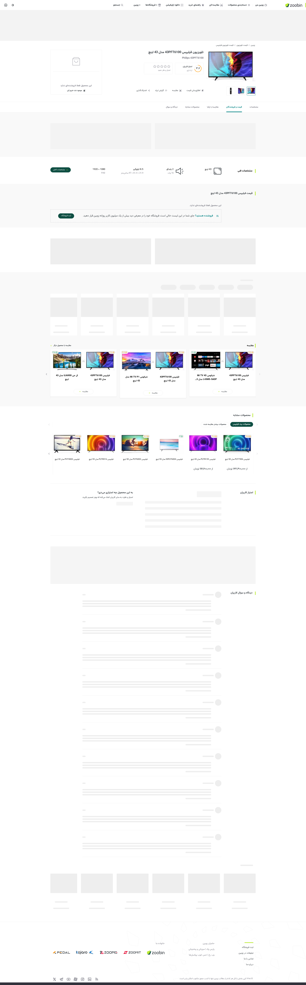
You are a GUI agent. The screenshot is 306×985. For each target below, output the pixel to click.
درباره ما (249, 964)
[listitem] (222, 373)
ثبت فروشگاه (247, 947)
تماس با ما (248, 959)
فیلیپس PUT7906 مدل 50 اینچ (237, 459)
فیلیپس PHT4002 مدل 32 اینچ (67, 459)
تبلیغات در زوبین (246, 953)
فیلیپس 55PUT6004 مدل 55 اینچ (169, 459)
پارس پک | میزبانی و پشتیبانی (201, 949)
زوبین (253, 45)
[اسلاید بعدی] (46, 374)
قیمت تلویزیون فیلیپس (224, 45)
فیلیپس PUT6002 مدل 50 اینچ (135, 459)
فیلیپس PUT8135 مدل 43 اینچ (203, 459)
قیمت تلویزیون (242, 45)
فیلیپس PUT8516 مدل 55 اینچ (101, 459)
